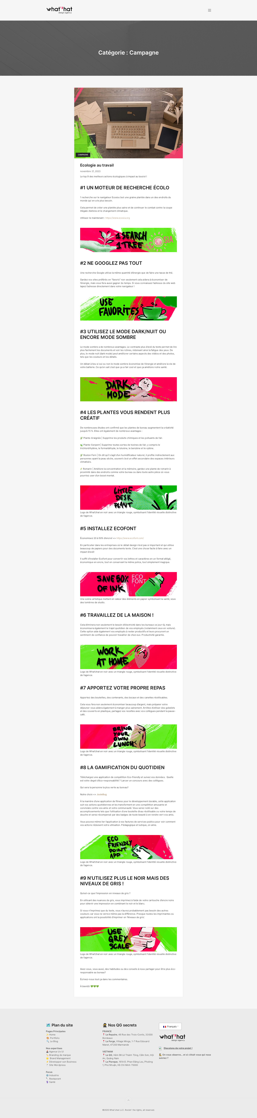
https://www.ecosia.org (117, 217)
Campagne (83, 155)
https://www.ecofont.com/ (130, 538)
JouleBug (102, 794)
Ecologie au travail (97, 165)
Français (171, 1026)
